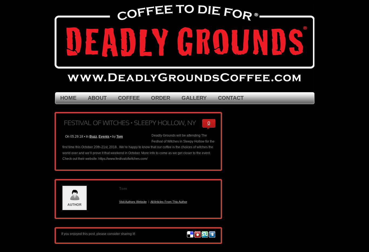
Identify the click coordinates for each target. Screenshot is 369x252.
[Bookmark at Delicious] (190, 236)
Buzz (93, 136)
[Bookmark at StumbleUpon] (205, 236)
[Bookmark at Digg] (212, 236)
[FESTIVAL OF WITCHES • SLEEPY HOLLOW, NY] (129, 122)
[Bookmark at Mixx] (197, 236)
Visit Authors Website (133, 201)
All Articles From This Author (168, 201)
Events (104, 136)
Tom (119, 136)
